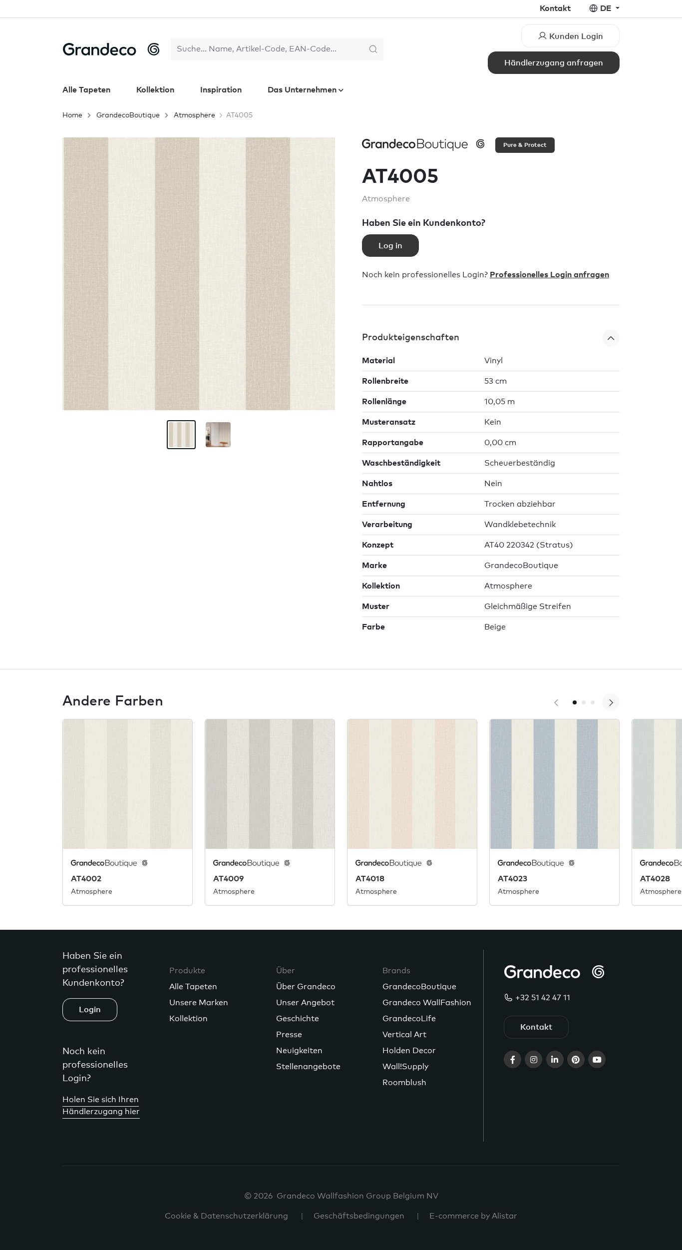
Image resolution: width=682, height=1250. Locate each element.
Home (72, 115)
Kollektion (155, 90)
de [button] (607, 8)
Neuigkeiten (299, 1051)
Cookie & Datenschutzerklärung (226, 1216)
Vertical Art (404, 1035)
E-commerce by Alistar (473, 1216)
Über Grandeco (306, 987)
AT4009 (228, 879)
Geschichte (297, 1019)
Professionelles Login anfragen (549, 275)
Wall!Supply (405, 1067)
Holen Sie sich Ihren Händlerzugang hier (101, 1106)
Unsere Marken (198, 1003)
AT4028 (655, 879)
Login (90, 1010)
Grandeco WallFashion (426, 1003)
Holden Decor (409, 1051)
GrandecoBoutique (128, 115)
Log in (390, 246)
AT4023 (512, 879)
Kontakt (555, 8)
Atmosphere (194, 115)
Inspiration (221, 90)
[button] (491, 338)
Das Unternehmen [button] (303, 90)
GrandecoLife (409, 1019)
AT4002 (86, 879)
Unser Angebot (305, 1003)
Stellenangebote (308, 1067)
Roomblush (404, 1083)
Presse (289, 1035)
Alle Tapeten (86, 90)
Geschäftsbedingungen (359, 1216)
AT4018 (369, 879)
